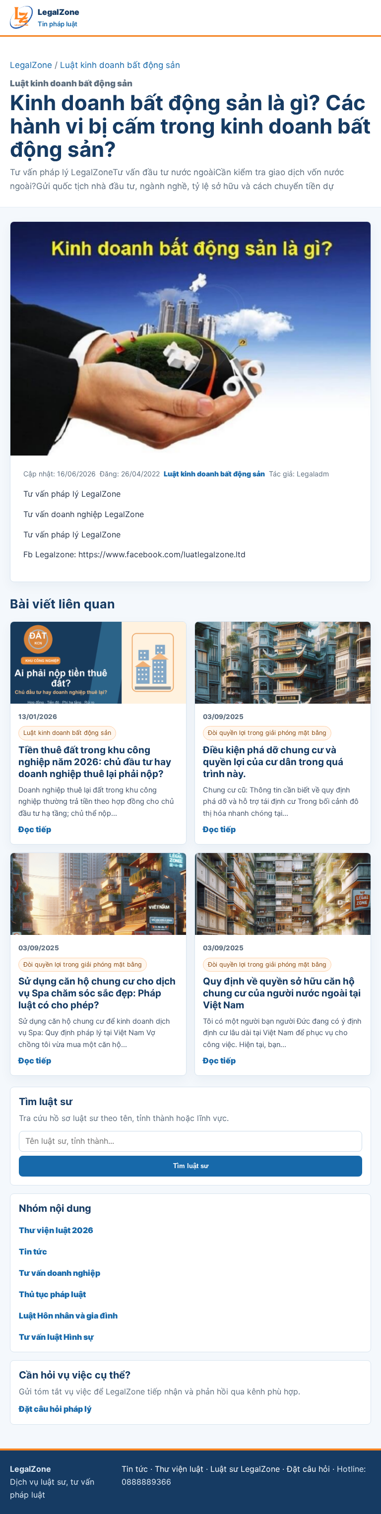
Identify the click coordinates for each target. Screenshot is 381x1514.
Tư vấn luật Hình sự (56, 1337)
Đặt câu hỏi (308, 1469)
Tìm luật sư (190, 1166)
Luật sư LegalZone (245, 1469)
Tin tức (33, 1251)
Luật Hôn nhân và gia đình (68, 1315)
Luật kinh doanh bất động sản (120, 65)
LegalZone (31, 65)
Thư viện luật (179, 1469)
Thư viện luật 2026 (56, 1230)
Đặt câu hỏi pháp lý (55, 1409)
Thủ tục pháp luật (52, 1294)
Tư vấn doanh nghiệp (59, 1273)
